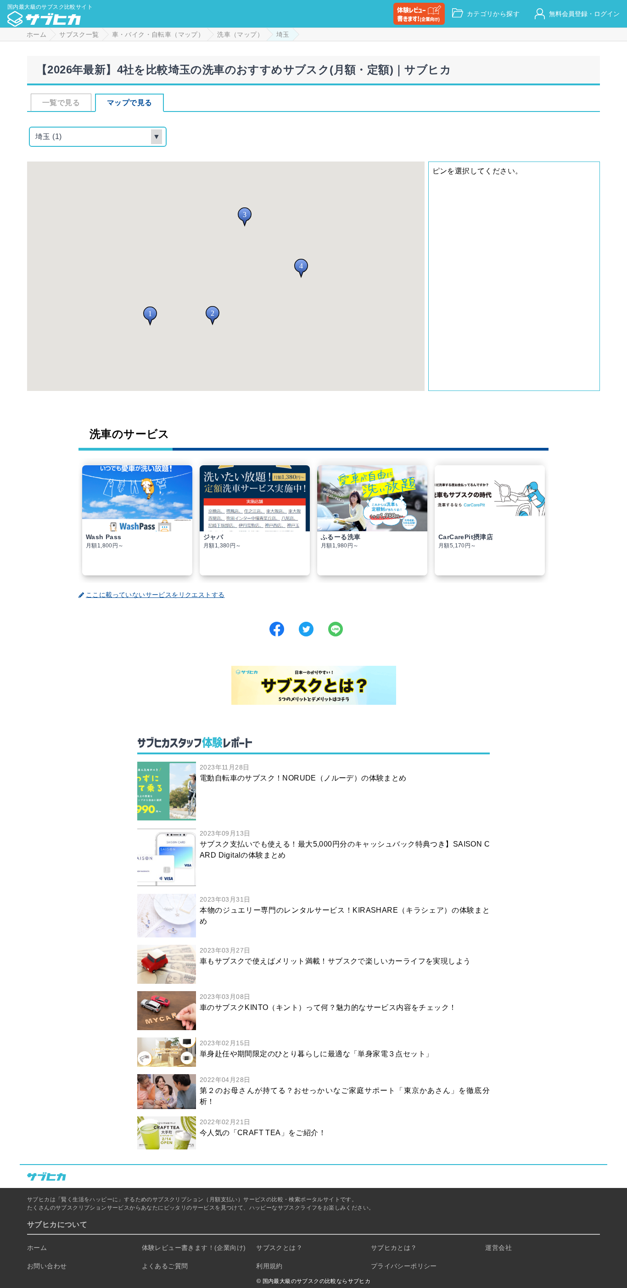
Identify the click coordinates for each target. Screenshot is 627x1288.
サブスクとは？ (279, 1247)
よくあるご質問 (165, 1266)
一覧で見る (61, 102)
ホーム (37, 1247)
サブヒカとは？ (394, 1247)
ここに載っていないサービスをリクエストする (155, 594)
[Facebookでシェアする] (276, 629)
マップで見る (129, 102)
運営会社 (498, 1247)
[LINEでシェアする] (335, 629)
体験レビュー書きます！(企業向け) (194, 1247)
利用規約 (269, 1266)
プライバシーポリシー (404, 1266)
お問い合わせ (47, 1266)
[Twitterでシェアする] (306, 629)
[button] (150, 316)
